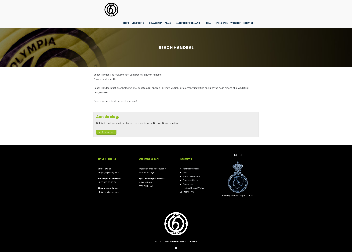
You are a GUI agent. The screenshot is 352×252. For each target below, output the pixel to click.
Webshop (235, 23)
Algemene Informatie (188, 23)
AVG (185, 172)
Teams (168, 23)
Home (126, 23)
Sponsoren (221, 23)
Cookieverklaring (190, 180)
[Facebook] (175, 247)
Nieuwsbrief (155, 23)
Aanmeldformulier (191, 169)
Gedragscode (189, 184)
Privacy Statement (191, 176)
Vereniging (138, 23)
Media (207, 23)
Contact (248, 23)
